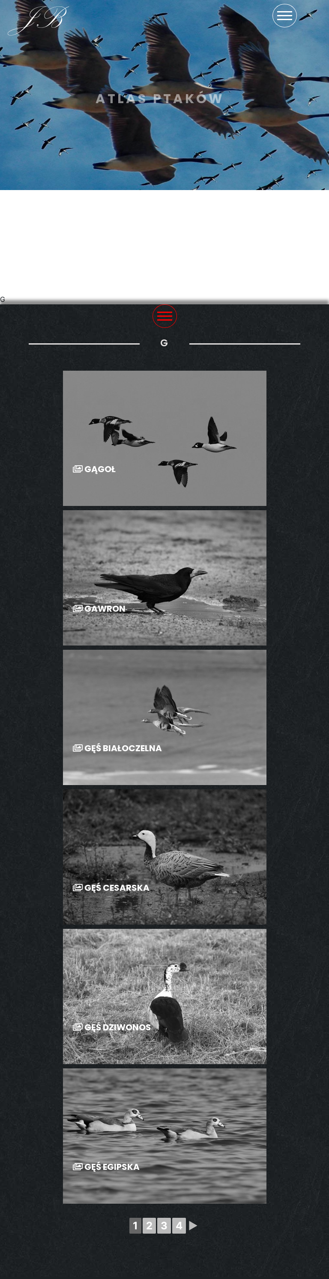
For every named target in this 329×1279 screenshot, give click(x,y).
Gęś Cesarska (116, 888)
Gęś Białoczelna (122, 748)
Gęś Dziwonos (117, 1027)
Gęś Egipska (111, 1167)
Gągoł (99, 469)
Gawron (104, 609)
